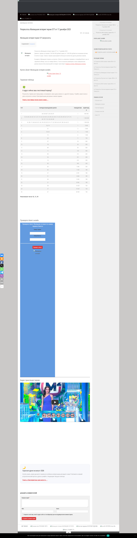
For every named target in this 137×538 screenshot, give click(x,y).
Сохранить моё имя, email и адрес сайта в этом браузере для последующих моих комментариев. (48, 514)
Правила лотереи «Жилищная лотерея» (75, 64)
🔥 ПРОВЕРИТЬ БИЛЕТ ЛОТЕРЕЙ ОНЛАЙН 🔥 (106, 52)
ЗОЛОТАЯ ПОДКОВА (88, 14)
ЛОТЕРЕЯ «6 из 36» (106, 14)
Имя (23, 508)
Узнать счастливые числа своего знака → (35, 100)
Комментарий (26, 497)
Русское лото (98, 100)
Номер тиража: (37, 229)
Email (57, 508)
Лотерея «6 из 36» (99, 111)
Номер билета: (37, 235)
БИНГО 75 (28, 18)
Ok (108, 535)
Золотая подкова (99, 108)
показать (32, 44)
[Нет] (135, 535)
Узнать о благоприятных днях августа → (34, 480)
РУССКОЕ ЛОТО (41, 14)
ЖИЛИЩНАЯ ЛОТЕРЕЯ (65, 14)
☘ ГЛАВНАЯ (23, 14)
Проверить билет (37, 247)
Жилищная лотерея (26, 23)
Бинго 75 (97, 115)
